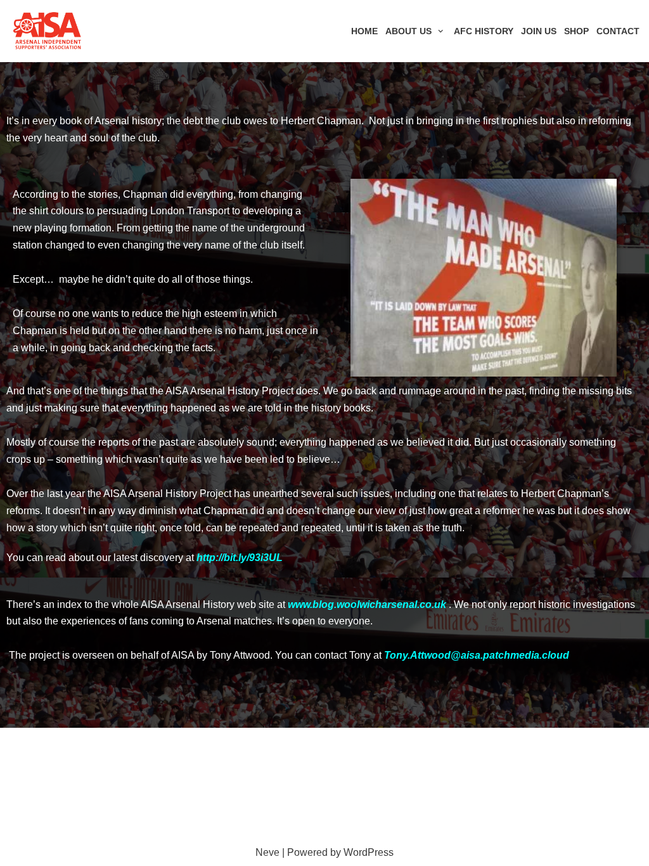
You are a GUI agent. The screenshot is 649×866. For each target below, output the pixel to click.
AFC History (483, 31)
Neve (267, 852)
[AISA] (48, 31)
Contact (617, 31)
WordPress (369, 852)
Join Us (538, 31)
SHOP (576, 31)
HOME (364, 31)
